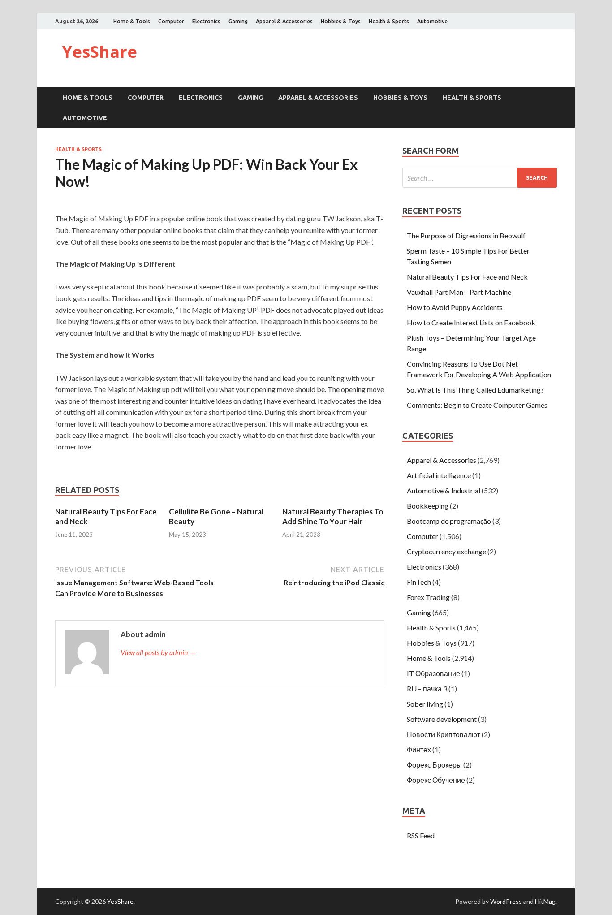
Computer (171, 21)
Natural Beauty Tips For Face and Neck (467, 276)
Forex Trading (428, 597)
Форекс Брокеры (434, 764)
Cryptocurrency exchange (446, 551)
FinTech (419, 582)
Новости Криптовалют (443, 734)
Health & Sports (389, 21)
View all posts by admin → (158, 652)
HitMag (545, 901)
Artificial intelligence (439, 475)
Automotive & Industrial (443, 490)
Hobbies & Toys (341, 21)
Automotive (432, 21)
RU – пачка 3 (427, 688)
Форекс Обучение (436, 780)
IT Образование (433, 673)
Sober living (425, 703)
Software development (442, 719)
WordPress (506, 901)
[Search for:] (479, 178)
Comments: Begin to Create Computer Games (477, 405)
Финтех (419, 749)
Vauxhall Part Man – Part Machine (459, 292)
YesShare (99, 52)
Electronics (206, 21)
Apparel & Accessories (284, 21)
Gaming (238, 21)
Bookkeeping (427, 505)
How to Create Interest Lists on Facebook (471, 322)
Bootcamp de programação (449, 521)
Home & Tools (131, 21)
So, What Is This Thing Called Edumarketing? (475, 389)
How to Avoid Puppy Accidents (455, 307)
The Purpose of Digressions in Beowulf (466, 235)
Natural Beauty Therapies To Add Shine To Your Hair (333, 516)
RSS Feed (421, 835)
